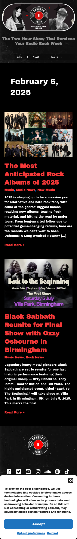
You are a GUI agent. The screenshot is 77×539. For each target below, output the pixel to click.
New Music (46, 190)
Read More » (14, 245)
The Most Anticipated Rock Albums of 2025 (34, 174)
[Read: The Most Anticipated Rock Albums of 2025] (38, 134)
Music (9, 190)
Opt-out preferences (31, 533)
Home (18, 57)
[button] (70, 480)
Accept (38, 524)
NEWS (36, 57)
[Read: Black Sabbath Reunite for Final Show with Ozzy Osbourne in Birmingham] (38, 283)
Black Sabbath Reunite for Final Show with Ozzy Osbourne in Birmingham (33, 333)
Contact (52, 533)
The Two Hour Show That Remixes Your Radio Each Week (38, 41)
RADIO (55, 57)
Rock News (35, 357)
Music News (25, 190)
